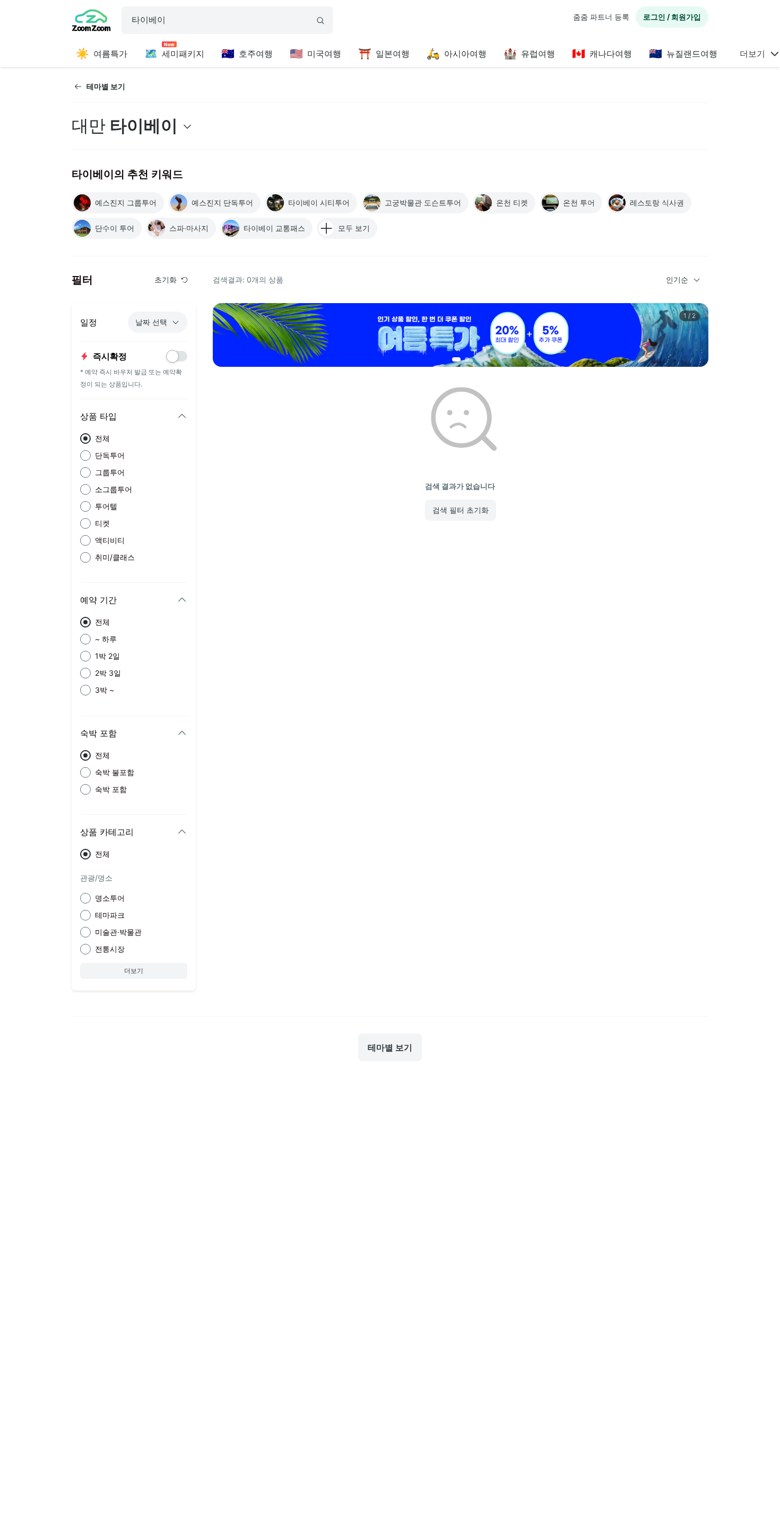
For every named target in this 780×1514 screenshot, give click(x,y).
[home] (91, 21)
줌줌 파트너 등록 (601, 16)
